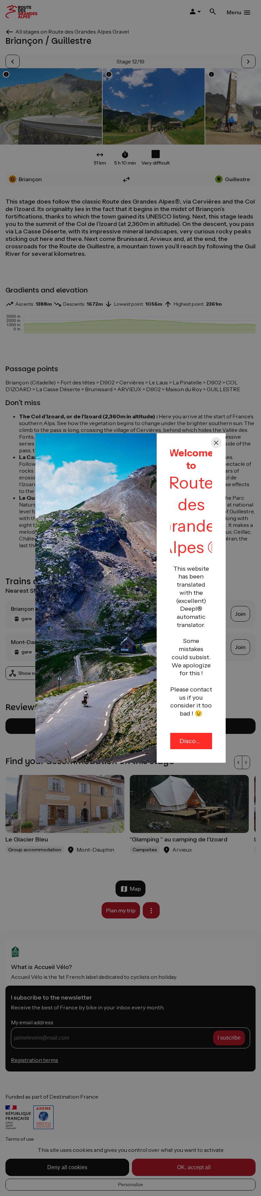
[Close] (216, 442)
